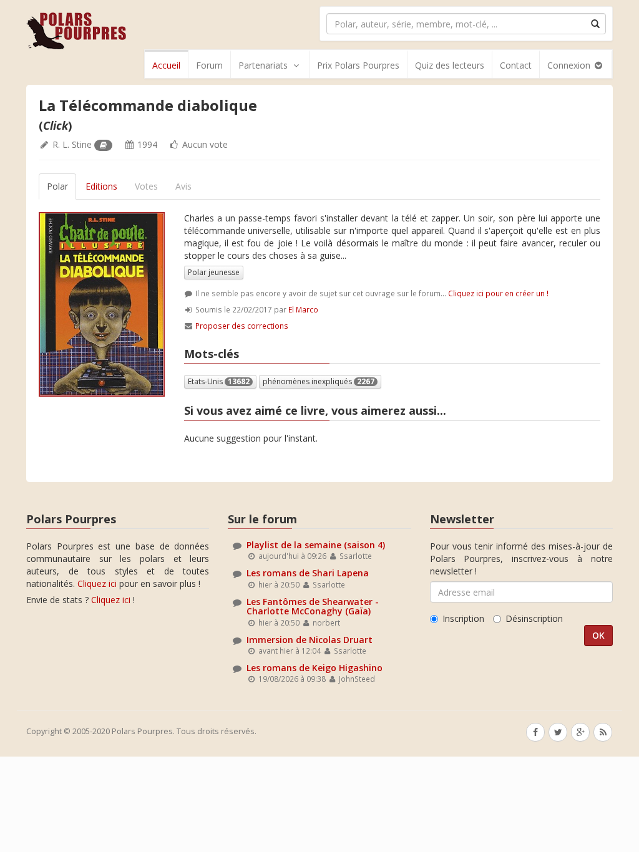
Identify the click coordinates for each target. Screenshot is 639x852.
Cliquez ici (97, 583)
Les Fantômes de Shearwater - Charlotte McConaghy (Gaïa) (312, 606)
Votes (146, 186)
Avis (183, 186)
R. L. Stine (72, 144)
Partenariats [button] (263, 65)
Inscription (463, 618)
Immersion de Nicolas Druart (309, 640)
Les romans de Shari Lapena (307, 573)
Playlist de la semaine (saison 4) (315, 545)
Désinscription (534, 618)
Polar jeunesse (214, 272)
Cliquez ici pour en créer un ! (498, 293)
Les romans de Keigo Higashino (314, 668)
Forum (209, 65)
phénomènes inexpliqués (318, 381)
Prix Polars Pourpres (358, 65)
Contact (516, 65)
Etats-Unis (219, 381)
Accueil (166, 65)
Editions (101, 186)
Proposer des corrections (241, 326)
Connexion (570, 65)
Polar (57, 186)
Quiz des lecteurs (449, 65)
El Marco (303, 309)
